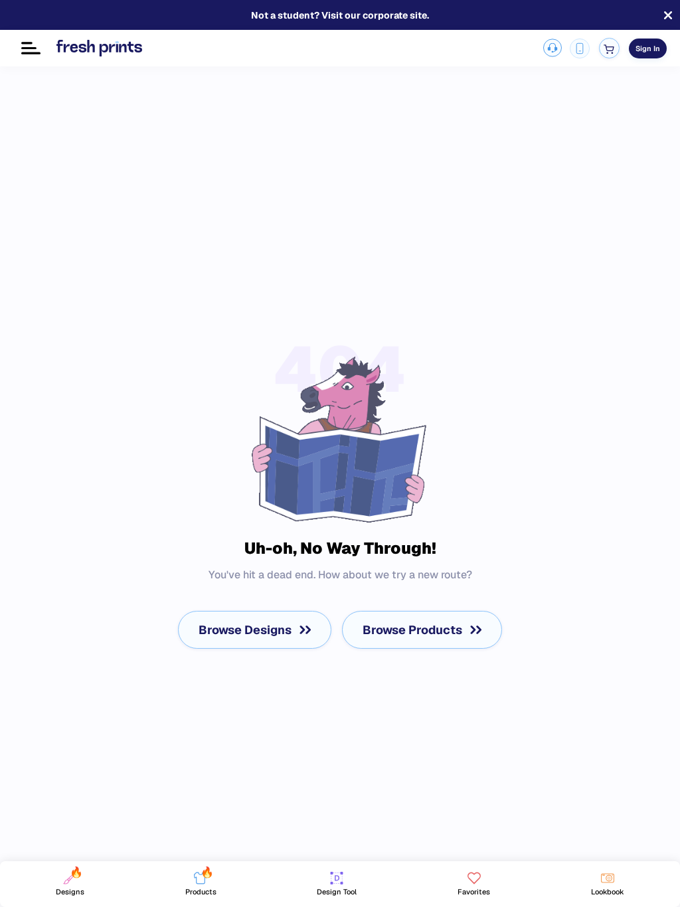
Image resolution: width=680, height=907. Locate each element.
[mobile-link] (580, 48)
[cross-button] (668, 15)
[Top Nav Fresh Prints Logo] (99, 48)
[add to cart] (609, 48)
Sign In (648, 48)
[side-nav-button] (31, 48)
